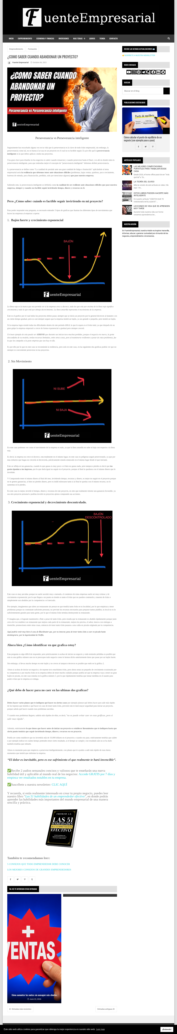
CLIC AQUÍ (59, 784)
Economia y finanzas (45, 38)
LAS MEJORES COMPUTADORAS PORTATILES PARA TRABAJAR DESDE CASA (150, 168)
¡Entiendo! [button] (167, 1029)
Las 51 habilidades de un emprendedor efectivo (55, 796)
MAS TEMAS (78, 38)
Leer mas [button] (100, 1029)
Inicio (11, 38)
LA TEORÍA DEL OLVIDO (144, 182)
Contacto (113, 38)
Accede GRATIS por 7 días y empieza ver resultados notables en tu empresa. (61, 775)
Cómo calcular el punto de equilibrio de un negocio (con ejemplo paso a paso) (143, 138)
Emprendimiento (25, 38)
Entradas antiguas (105, 1009)
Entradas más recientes (21, 1009)
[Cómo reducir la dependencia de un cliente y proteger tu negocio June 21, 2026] (90, 895)
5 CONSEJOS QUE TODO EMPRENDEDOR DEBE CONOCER (38, 864)
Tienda (102, 38)
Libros (92, 38)
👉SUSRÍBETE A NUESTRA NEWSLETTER (138, 55)
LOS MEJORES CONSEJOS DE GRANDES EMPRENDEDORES (39, 869)
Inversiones (64, 38)
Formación (32, 49)
